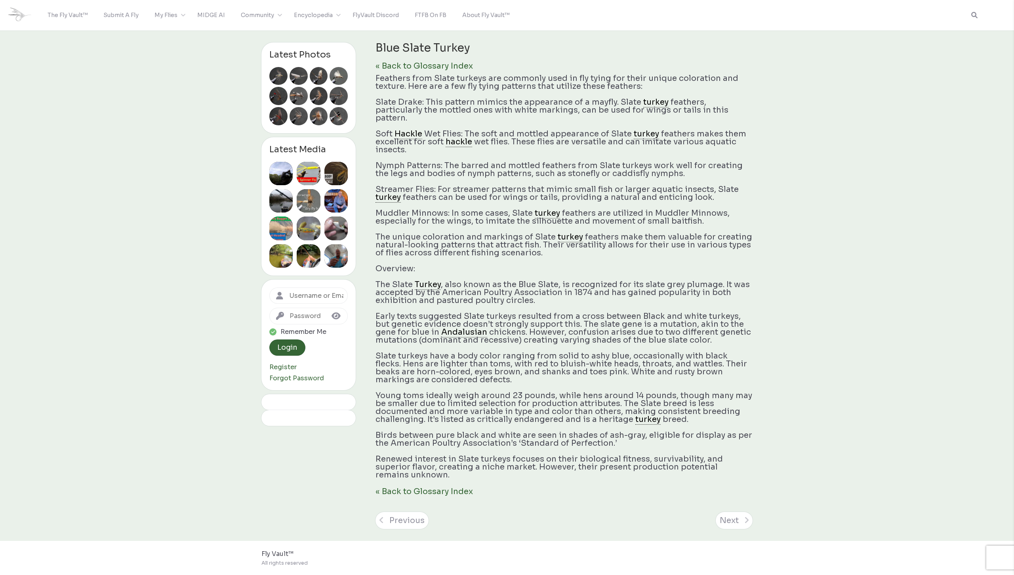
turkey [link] (656, 102)
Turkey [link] (428, 284)
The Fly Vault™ (68, 15)
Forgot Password (296, 378)
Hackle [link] (408, 134)
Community (257, 15)
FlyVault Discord (376, 15)
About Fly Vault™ (485, 15)
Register (283, 367)
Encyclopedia (313, 15)
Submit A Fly (121, 15)
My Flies (165, 15)
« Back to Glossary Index (424, 66)
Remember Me (303, 331)
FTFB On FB (430, 15)
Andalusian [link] (464, 332)
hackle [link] (459, 142)
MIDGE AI (211, 15)
